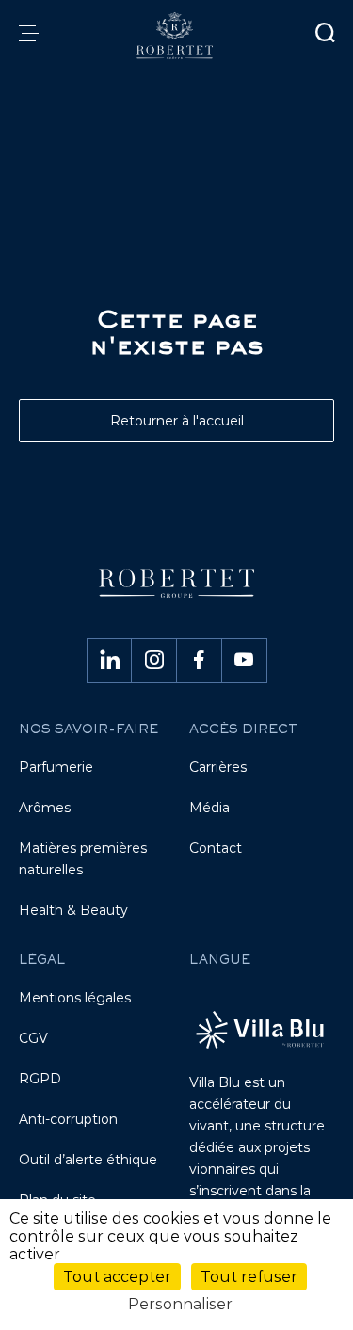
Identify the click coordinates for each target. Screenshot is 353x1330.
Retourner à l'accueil (177, 420)
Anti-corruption (68, 1119)
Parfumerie (56, 767)
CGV (33, 1038)
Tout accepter (117, 1277)
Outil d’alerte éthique (88, 1159)
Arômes (45, 807)
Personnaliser (180, 1304)
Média (209, 807)
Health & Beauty (73, 910)
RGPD (40, 1078)
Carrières (218, 767)
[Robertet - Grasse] (176, 35)
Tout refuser (249, 1277)
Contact (215, 848)
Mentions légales (75, 997)
